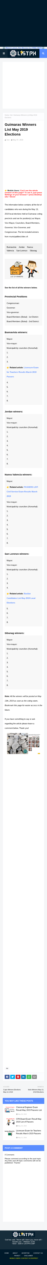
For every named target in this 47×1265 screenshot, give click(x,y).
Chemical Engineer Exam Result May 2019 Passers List (29, 1108)
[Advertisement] (23, 23)
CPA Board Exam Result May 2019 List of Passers (28, 1120)
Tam (8, 140)
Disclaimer (28, 1255)
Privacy (17, 1255)
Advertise (26, 1253)
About (15, 1253)
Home (7, 115)
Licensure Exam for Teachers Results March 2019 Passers (23, 372)
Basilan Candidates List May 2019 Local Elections (21, 598)
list (11, 115)
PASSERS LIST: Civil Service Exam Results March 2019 (22, 491)
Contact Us (38, 1253)
